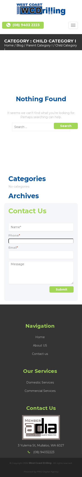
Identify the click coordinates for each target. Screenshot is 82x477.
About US (40, 345)
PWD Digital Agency (47, 471)
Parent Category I (39, 45)
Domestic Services (40, 382)
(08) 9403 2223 (26, 25)
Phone (14, 235)
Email (13, 247)
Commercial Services (40, 391)
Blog (19, 45)
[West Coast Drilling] (41, 9)
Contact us (40, 354)
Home (9, 45)
